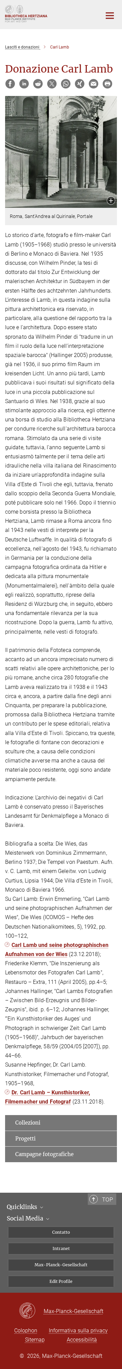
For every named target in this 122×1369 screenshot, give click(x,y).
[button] (111, 201)
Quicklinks (23, 1207)
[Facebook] (10, 84)
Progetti (25, 1138)
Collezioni (27, 1122)
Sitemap (35, 1339)
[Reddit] (38, 84)
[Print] (107, 84)
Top (107, 1199)
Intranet (61, 1248)
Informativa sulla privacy (78, 1330)
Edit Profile (61, 1281)
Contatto (61, 1232)
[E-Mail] (93, 84)
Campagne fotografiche (44, 1154)
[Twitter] (52, 84)
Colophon (25, 1330)
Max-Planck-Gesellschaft (61, 1264)
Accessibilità (82, 1339)
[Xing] (80, 84)
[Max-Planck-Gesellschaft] (31, 1311)
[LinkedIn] (24, 84)
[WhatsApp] (66, 84)
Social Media (26, 1218)
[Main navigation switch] (110, 15)
